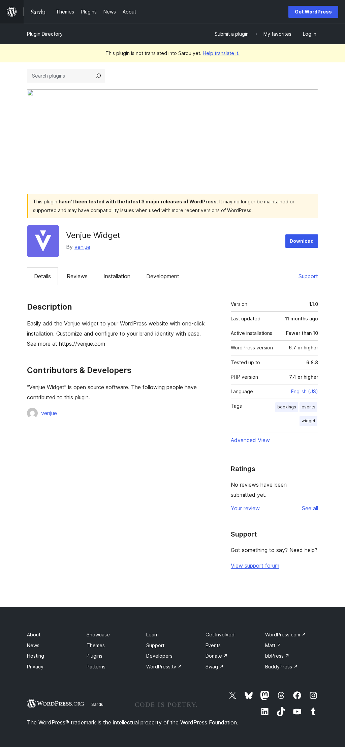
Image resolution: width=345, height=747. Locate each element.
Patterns (96, 666)
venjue (82, 246)
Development (162, 276)
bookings (286, 406)
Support (308, 276)
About (33, 634)
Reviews (77, 276)
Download (302, 241)
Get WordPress (313, 12)
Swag (215, 666)
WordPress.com (285, 634)
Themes (96, 645)
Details (42, 276)
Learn (152, 634)
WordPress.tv (164, 666)
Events (213, 645)
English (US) (304, 391)
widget (308, 420)
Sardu (97, 704)
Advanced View (250, 440)
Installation (116, 276)
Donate (217, 656)
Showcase (98, 634)
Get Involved (220, 634)
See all (310, 508)
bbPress (277, 656)
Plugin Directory (45, 34)
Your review (245, 508)
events (308, 406)
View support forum (255, 565)
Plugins (94, 656)
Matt (273, 645)
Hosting (35, 656)
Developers (159, 656)
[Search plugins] (98, 76)
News (33, 645)
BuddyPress (281, 666)
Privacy (35, 666)
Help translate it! (221, 53)
